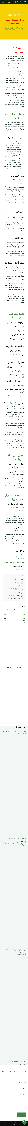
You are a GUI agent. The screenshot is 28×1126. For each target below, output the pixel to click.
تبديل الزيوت (19, 583)
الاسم (24, 1076)
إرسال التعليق (22, 1114)
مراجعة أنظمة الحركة (17, 590)
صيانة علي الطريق (13, 555)
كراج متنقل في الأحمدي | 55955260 (11, 28)
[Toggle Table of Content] (21, 576)
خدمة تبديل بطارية (20, 562)
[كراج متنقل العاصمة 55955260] (14, 1007)
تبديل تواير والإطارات (17, 580)
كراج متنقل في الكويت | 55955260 (13, 29)
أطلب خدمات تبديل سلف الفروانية (15, 595)
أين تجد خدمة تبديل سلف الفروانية (15, 596)
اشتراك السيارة (16, 487)
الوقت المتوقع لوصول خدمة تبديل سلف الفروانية (14, 599)
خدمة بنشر (16, 558)
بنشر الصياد (21, 555)
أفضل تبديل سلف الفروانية (16, 594)
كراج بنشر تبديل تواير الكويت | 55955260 (17, 838)
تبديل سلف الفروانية (18, 578)
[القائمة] (3, 2)
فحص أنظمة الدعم (17, 592)
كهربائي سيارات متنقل (8, 29)
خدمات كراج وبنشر (22, 28)
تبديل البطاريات (20, 485)
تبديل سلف (14, 609)
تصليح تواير (10, 556)
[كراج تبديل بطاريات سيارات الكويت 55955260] (14, 895)
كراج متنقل (11, 562)
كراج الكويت (13, 2)
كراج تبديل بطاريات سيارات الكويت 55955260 (16, 950)
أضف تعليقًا (23, 1094)
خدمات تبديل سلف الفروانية (16, 579)
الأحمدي (22, 609)
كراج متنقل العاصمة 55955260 (19, 1061)
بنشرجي (6, 562)
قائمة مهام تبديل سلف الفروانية (15, 588)
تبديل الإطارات (9, 483)
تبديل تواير (17, 556)
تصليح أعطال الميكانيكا (17, 586)
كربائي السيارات (9, 485)
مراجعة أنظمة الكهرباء (17, 589)
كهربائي (7, 609)
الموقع (24, 1088)
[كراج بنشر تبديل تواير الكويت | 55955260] (14, 784)
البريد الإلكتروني (22, 1082)
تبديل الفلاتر (19, 585)
